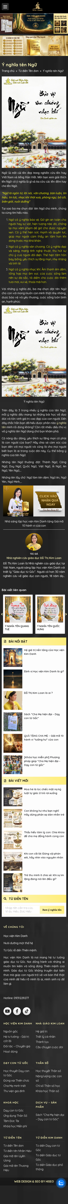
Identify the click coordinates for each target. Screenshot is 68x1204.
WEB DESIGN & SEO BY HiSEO (34, 1181)
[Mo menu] (5, 6)
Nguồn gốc (10, 1031)
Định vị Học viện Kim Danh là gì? (44, 671)
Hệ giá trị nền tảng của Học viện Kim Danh (44, 652)
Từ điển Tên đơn (28, 71)
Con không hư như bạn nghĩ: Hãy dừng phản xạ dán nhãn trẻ (44, 812)
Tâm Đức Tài (11, 1121)
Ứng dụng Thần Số (15, 1115)
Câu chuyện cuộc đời (49, 1047)
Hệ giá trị (41, 1031)
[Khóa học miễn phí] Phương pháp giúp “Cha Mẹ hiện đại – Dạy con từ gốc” (42, 761)
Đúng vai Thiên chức (16, 1080)
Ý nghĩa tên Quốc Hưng (48, 628)
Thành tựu (42, 1042)
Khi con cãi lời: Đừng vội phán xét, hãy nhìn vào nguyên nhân (43, 855)
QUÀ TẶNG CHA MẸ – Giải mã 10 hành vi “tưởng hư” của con (43, 737)
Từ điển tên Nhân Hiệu (17, 1151)
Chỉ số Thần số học (48, 1086)
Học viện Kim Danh (15, 936)
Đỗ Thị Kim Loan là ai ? (38, 693)
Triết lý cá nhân (45, 1036)
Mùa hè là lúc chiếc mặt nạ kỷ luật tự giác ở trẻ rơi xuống (42, 791)
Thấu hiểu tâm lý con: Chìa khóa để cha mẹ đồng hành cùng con (44, 834)
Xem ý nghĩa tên (52, 909)
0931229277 (21, 998)
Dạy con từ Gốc (13, 1110)
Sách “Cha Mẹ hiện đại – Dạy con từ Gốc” (42, 716)
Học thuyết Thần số (48, 1071)
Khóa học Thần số (47, 1091)
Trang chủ (8, 71)
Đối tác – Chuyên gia (16, 1046)
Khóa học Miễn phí (15, 1126)
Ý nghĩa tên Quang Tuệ (17, 628)
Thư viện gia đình (14, 1091)
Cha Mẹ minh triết (14, 1086)
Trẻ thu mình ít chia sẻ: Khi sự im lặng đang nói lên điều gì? (44, 877)
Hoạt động (10, 1051)
